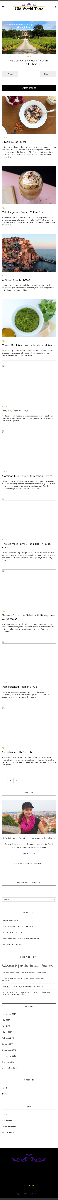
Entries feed (7, 1120)
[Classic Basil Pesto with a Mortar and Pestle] (29, 318)
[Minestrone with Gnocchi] (29, 725)
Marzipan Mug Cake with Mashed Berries (27, 476)
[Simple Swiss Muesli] (29, 115)
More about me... (29, 853)
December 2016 (9, 1050)
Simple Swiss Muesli (14, 141)
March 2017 (7, 1032)
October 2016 (8, 1062)
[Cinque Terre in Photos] (29, 253)
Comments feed (9, 1126)
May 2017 (6, 1020)
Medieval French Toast (16, 410)
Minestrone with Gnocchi (17, 752)
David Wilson (7, 979)
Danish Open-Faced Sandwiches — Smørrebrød (31, 967)
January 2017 (7, 1044)
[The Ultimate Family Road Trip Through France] (29, 37)
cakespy (5, 986)
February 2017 (8, 1038)
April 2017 (6, 1026)
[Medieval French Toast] (29, 383)
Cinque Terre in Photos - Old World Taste (19, 992)
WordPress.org (8, 1132)
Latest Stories (29, 88)
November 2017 (9, 1014)
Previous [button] (11, 74)
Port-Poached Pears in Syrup (19, 686)
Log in (4, 1114)
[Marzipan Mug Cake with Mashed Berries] (29, 449)
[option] (29, 44)
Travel (29, 57)
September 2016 (9, 1068)
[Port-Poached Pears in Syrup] (29, 660)
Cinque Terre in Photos (16, 279)
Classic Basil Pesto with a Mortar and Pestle (28, 345)
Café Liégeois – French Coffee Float (23, 212)
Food (4, 138)
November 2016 (9, 1056)
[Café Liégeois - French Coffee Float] (29, 185)
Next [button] (46, 74)
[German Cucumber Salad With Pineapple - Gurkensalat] (29, 588)
